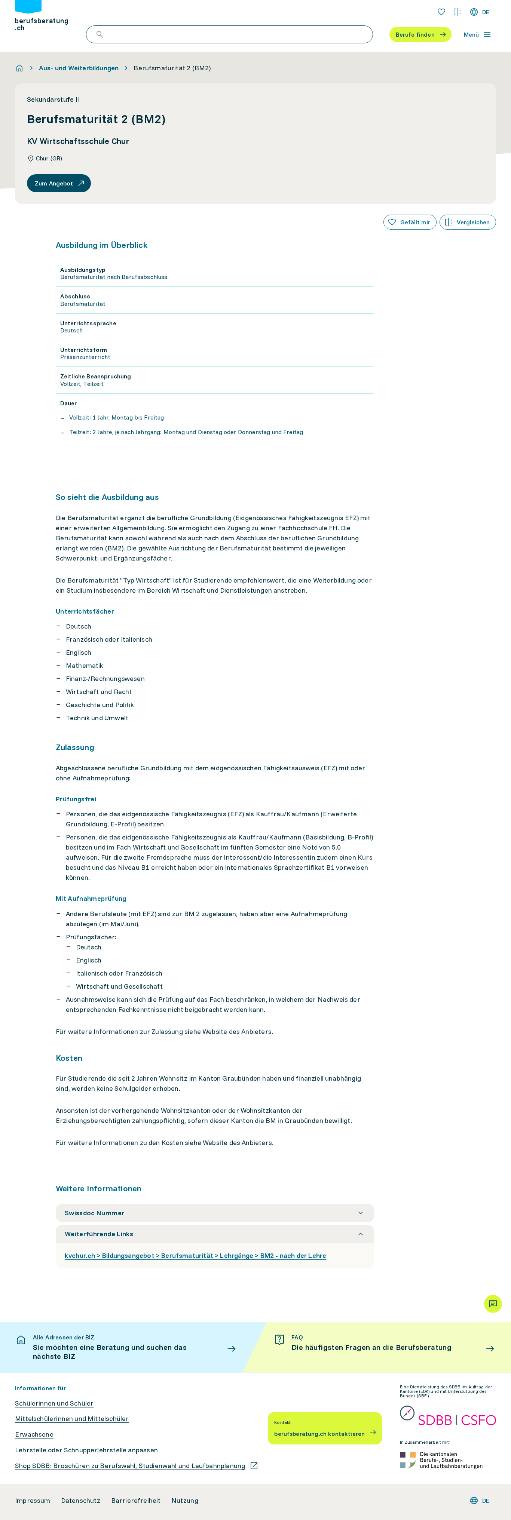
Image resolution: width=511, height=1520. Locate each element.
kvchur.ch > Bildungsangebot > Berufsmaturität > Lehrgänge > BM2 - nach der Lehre (195, 1255)
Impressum (33, 1500)
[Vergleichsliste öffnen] (457, 11)
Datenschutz (81, 1500)
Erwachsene (34, 1434)
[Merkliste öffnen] (441, 11)
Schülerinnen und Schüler (54, 1403)
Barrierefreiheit (136, 1500)
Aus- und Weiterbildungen (79, 68)
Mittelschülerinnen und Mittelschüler (72, 1419)
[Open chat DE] (493, 1304)
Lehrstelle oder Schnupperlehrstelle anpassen (86, 1450)
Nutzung (184, 1500)
